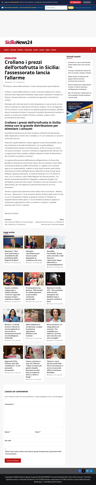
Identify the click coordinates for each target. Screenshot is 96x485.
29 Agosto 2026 (17, 262)
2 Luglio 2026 (59, 375)
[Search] (91, 49)
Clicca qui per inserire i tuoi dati (83, 7)
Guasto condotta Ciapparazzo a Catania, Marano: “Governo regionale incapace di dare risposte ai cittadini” (13, 293)
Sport (48, 50)
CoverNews (48, 482)
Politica (20, 50)
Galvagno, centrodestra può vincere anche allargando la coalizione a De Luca (34, 255)
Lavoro (42, 50)
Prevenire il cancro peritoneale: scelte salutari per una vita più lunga (79, 64)
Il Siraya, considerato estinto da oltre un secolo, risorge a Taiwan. (79, 72)
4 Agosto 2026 (17, 301)
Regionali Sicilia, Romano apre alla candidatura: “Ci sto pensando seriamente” (12, 365)
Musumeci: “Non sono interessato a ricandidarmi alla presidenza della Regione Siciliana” (12, 255)
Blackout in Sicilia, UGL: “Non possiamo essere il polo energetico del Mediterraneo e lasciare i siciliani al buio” (55, 294)
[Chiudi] (93, 2)
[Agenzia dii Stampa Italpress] (80, 112)
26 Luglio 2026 (59, 303)
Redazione (9, 82)
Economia (28, 50)
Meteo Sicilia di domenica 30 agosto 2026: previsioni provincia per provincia (78, 79)
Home (6, 50)
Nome (7, 432)
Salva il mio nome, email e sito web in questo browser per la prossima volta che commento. (33, 452)
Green (35, 50)
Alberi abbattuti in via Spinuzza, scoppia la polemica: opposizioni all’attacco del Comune (34, 330)
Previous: (19, 221)
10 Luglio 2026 (38, 338)
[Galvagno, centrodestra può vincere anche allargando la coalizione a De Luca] (34, 242)
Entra (70, 7)
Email (38, 432)
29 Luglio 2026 (38, 301)
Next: (49, 221)
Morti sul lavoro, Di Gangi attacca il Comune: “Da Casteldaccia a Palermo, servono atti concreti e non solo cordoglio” (54, 331)
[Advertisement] (48, 24)
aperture (7, 356)
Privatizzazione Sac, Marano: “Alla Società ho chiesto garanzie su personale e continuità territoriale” (34, 293)
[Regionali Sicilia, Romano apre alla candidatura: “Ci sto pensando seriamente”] (13, 352)
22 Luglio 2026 (17, 340)
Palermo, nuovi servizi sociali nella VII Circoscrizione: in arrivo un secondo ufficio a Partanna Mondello (55, 367)
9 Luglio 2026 (38, 379)
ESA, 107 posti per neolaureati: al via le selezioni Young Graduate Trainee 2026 (79, 95)
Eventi (53, 50)
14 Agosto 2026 (59, 267)
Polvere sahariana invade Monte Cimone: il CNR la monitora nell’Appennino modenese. (79, 87)
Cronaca (13, 50)
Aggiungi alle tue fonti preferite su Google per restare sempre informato (31, 2)
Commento (9, 404)
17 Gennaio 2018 (20, 82)
